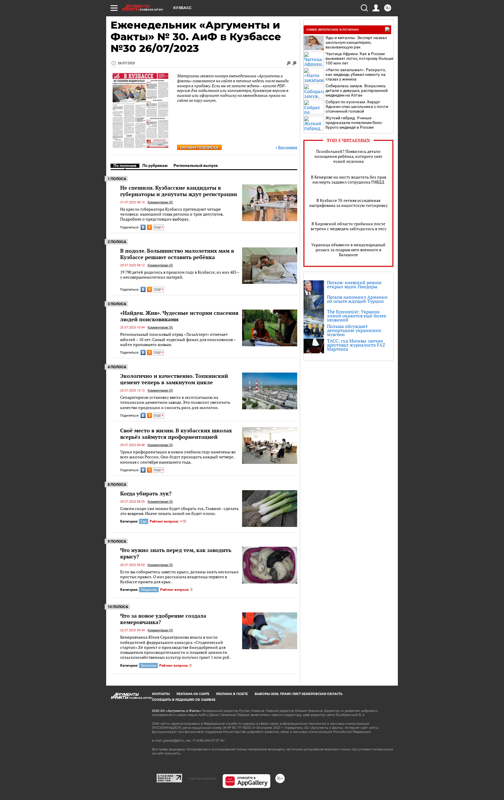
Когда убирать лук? (146, 493)
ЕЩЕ (158, 227)
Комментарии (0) (160, 202)
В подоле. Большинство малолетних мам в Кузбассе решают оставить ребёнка (177, 254)
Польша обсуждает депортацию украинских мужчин (354, 330)
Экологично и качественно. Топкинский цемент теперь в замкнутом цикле (174, 379)
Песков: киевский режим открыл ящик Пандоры (354, 284)
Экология (148, 665)
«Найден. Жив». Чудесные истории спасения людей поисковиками (179, 316)
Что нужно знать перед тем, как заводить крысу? (175, 553)
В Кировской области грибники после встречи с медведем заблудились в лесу (348, 226)
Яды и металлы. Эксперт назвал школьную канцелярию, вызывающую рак (356, 42)
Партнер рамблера (202, 778)
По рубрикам (155, 165)
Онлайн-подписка (199, 147)
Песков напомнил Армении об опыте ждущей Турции (357, 299)
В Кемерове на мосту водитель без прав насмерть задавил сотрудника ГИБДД (348, 179)
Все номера (287, 147)
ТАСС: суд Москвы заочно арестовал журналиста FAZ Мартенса (356, 345)
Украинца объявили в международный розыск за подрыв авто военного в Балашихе (348, 249)
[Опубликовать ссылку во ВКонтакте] (143, 227)
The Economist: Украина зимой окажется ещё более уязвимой (356, 316)
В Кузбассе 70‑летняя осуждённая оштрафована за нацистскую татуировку (348, 203)
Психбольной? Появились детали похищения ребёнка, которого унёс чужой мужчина (348, 156)
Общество (149, 590)
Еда (144, 521)
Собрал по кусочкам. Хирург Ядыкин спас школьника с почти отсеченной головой (357, 106)
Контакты (161, 694)
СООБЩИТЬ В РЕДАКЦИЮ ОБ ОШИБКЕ (184, 700)
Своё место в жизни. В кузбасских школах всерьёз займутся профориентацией (176, 433)
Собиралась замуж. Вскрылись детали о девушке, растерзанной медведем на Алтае (357, 90)
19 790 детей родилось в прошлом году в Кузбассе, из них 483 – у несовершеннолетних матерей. (179, 275)
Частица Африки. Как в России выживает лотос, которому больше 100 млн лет (359, 58)
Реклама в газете (232, 694)
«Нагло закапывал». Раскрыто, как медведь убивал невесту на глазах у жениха (356, 74)
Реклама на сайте (192, 694)
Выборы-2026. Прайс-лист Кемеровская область (298, 694)
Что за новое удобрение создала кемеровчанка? (163, 619)
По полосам (124, 165)
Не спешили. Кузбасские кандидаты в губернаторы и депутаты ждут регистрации (178, 191)
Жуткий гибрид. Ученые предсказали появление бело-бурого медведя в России (354, 123)
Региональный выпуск (196, 165)
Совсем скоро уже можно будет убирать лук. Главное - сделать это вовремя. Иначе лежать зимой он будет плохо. (179, 511)
